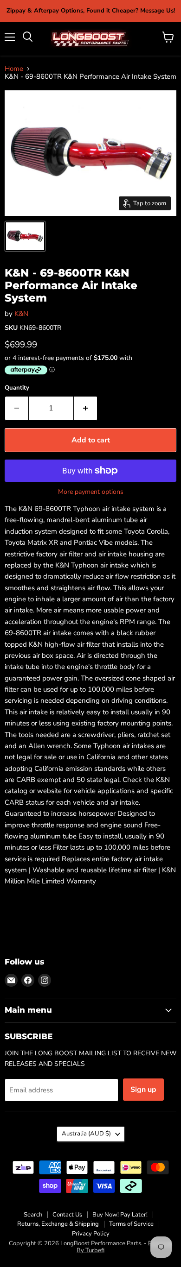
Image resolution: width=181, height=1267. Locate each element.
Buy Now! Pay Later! (120, 1214)
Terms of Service (131, 1224)
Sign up (143, 1089)
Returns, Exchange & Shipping (58, 1224)
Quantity (17, 388)
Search (33, 1214)
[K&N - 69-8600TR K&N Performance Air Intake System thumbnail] (25, 236)
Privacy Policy (91, 1233)
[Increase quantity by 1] (85, 408)
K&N (21, 313)
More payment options (90, 492)
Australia (86, 1133)
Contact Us (67, 1214)
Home (14, 69)
